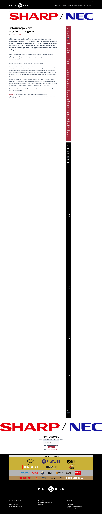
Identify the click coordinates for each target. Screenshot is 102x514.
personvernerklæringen (53, 449)
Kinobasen (68, 90)
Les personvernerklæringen (51, 445)
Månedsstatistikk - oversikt (68, 79)
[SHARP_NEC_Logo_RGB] (51, 16)
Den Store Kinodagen (72, 508)
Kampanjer (68, 46)
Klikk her (11, 94)
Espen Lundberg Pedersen (15, 506)
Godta (51, 449)
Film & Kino (70, 504)
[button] (92, 1)
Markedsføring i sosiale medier (74, 506)
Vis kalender (68, 412)
